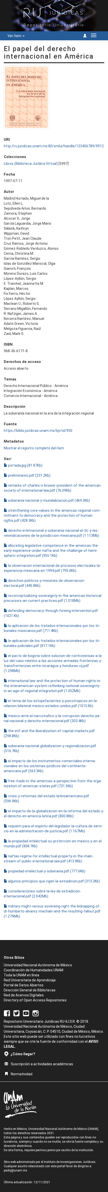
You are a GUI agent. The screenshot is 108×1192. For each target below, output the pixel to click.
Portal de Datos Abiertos (23, 985)
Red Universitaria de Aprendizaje (30, 980)
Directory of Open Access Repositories (35, 1000)
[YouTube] (26, 1013)
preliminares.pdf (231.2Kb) (28, 475)
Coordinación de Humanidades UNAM (33, 970)
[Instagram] (35, 1013)
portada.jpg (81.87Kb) (24, 465)
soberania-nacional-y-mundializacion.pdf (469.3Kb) (48, 500)
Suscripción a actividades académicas (42, 1064)
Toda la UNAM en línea (21, 975)
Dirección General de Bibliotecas (30, 990)
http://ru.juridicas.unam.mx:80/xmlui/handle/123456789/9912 (54, 146)
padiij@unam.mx (15, 1170)
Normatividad (21, 1074)
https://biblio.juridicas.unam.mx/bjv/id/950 (38, 431)
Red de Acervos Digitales (24, 995)
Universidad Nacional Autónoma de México (38, 965)
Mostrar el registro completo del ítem (34, 448)
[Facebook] (7, 1013)
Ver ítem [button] (15, 36)
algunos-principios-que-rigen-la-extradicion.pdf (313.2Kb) (53, 881)
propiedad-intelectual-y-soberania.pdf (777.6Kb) (46, 871)
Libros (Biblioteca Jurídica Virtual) (31, 164)
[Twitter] (16, 1013)
